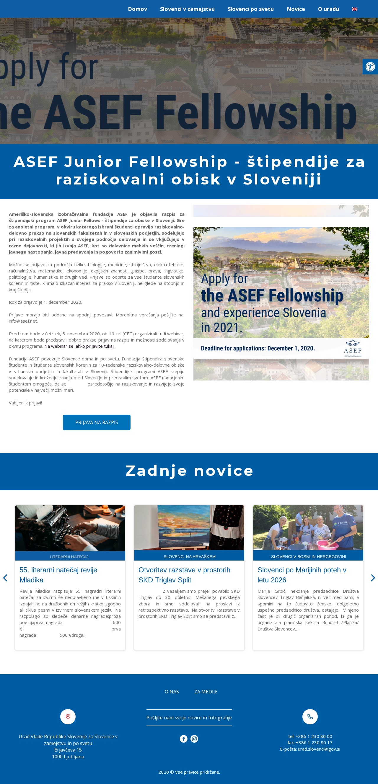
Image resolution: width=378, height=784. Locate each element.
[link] (370, 66)
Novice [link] (296, 8)
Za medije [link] (206, 691)
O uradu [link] (328, 8)
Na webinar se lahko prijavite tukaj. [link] (79, 346)
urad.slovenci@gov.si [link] (319, 749)
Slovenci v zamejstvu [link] (187, 8)
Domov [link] (137, 8)
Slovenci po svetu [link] (251, 8)
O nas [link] (172, 691)
